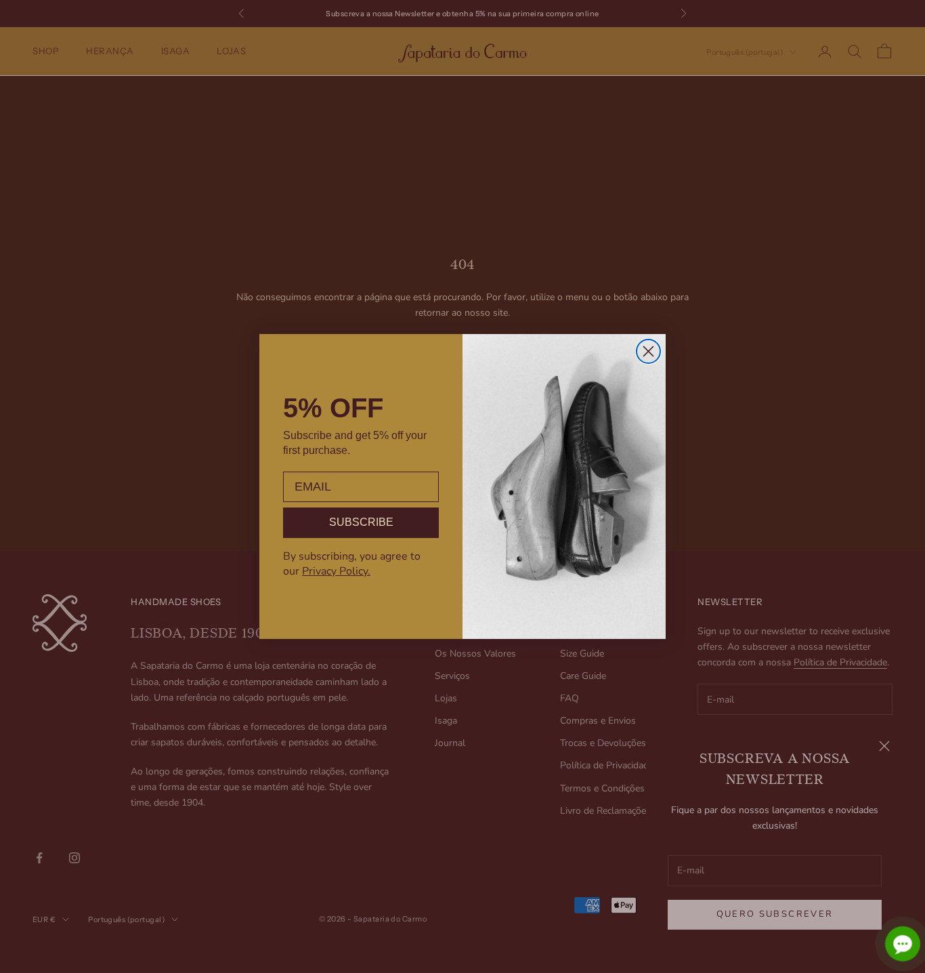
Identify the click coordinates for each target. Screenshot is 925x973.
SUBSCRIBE (361, 522)
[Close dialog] (648, 351)
